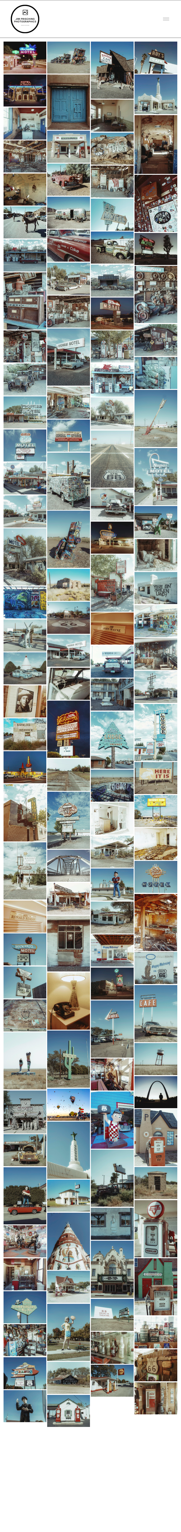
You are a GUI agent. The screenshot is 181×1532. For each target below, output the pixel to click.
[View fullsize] (25, 58)
